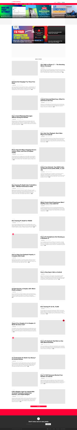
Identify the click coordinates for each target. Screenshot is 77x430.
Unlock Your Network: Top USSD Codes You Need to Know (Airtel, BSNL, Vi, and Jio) (52, 168)
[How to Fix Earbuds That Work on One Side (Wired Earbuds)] (25, 344)
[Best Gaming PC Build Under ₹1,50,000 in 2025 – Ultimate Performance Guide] (52, 189)
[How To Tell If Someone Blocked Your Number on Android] (25, 379)
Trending (63, 2)
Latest (55, 2)
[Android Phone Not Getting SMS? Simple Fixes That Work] (56, 30)
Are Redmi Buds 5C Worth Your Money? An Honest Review (24, 358)
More (63, 72)
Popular (58, 2)
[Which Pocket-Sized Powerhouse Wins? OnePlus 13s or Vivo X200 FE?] (25, 206)
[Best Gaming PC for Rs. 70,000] (25, 310)
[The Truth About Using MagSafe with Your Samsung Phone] (38, 11)
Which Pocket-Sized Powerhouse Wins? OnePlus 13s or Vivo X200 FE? (52, 203)
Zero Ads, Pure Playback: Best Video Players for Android (51, 133)
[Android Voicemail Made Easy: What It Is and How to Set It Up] (25, 102)
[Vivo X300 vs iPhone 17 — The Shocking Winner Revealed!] (25, 68)
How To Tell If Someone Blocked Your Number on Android (52, 375)
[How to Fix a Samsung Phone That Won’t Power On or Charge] (56, 39)
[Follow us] (63, 4)
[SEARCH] (61, 4)
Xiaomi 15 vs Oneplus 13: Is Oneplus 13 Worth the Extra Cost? (23, 323)
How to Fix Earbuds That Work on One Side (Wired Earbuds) (52, 341)
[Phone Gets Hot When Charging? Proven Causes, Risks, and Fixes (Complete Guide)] (52, 154)
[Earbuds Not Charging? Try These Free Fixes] (52, 85)
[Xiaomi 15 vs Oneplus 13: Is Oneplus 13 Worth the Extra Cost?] (52, 327)
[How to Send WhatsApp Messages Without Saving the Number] (52, 120)
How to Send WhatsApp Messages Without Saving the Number (22, 116)
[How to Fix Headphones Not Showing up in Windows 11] (25, 241)
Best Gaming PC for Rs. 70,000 (50, 306)
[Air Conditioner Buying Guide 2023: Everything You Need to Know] (64, 11)
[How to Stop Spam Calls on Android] (25, 275)
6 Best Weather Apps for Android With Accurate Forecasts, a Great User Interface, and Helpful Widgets (23, 393)
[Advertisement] (38, 21)
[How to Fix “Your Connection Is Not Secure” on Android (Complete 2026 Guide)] (29, 35)
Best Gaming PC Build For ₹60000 (22, 220)
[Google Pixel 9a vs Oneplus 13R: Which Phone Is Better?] (52, 293)
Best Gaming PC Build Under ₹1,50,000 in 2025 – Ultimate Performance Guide (24, 185)
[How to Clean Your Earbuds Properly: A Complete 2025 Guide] (52, 258)
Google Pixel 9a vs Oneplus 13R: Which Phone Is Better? (23, 289)
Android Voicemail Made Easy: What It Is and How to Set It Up (53, 99)
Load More (38, 406)
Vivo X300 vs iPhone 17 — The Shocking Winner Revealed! (53, 65)
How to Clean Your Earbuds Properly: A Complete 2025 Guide (23, 255)
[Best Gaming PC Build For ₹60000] (52, 223)
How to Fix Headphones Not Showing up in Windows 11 (53, 237)
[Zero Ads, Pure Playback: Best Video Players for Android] (25, 137)
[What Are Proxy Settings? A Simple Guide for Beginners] (13, 11)
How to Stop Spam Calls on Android (51, 272)
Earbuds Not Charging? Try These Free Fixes (23, 82)
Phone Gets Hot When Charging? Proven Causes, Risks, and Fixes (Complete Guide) (24, 151)
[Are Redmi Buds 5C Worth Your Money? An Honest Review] (52, 362)
